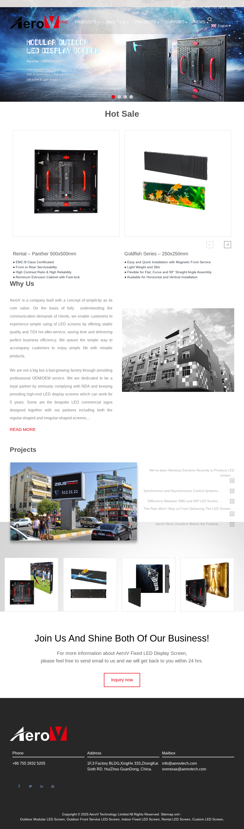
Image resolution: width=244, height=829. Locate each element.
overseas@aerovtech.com (184, 769)
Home (62, 22)
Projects (145, 22)
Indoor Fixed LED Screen (141, 819)
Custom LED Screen (207, 819)
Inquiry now (122, 679)
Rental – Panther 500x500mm (44, 253)
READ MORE (23, 429)
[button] (210, 244)
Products (86, 22)
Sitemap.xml (170, 814)
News (199, 22)
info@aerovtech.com (186, 7)
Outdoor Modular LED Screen (42, 819)
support (174, 22)
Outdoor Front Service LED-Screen (93, 819)
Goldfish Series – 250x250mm (156, 253)
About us (116, 22)
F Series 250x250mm (151, 572)
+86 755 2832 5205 (219, 7)
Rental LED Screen (176, 819)
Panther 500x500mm (210, 568)
